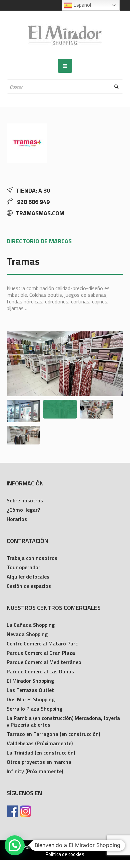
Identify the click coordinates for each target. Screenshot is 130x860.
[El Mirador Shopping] (65, 35)
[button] (15, 845)
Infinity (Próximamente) (35, 771)
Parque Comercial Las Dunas (40, 671)
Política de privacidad (45, 847)
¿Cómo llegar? (23, 510)
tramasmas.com (40, 213)
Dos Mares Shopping (31, 699)
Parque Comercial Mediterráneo (44, 662)
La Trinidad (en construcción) (41, 753)
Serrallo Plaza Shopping (34, 709)
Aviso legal (88, 847)
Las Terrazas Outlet (30, 690)
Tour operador (23, 567)
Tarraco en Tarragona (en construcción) (53, 734)
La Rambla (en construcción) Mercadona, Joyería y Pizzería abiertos (63, 721)
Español (81, 5)
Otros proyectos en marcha (39, 762)
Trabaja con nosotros (32, 558)
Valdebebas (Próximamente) (40, 743)
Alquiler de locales (28, 577)
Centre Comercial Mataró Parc (42, 643)
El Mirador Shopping (30, 681)
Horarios (17, 519)
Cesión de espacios (29, 586)
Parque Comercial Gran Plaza (41, 653)
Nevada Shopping (27, 634)
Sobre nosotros (25, 500)
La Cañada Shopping (31, 625)
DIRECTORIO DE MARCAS (39, 241)
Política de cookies (65, 854)
